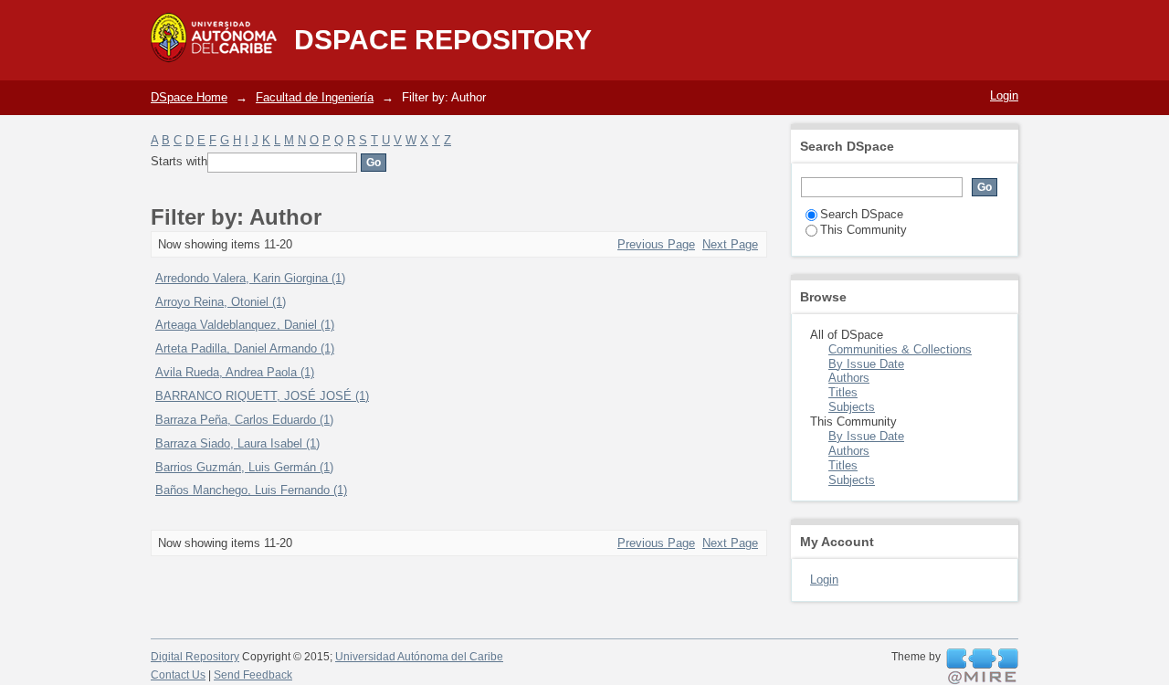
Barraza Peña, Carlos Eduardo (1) (244, 420)
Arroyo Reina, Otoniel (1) (220, 302)
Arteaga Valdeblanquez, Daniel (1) (244, 325)
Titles (843, 392)
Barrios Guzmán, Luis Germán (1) (244, 467)
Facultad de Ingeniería (315, 97)
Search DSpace (861, 214)
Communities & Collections (900, 349)
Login (1004, 95)
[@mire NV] (982, 666)
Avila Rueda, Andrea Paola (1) (234, 372)
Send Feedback (253, 675)
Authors (848, 378)
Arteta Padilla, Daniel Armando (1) (244, 348)
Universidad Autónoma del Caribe (419, 656)
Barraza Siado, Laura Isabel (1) (237, 443)
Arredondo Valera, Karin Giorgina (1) (250, 278)
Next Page (730, 244)
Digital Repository (195, 656)
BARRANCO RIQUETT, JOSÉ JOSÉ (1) (262, 396)
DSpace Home (189, 97)
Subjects (851, 407)
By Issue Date (866, 364)
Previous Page (656, 244)
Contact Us (178, 675)
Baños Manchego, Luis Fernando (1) (251, 490)
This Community (863, 230)
